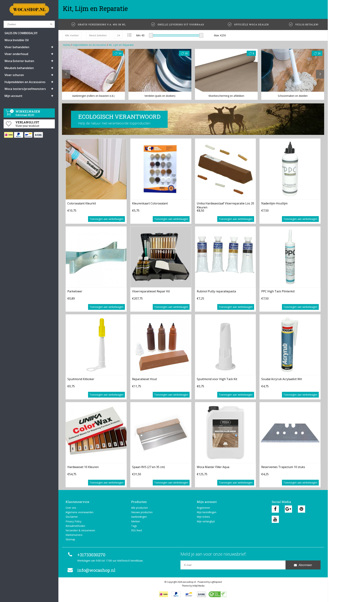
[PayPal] (18, 135)
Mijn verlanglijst (206, 521)
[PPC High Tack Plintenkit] (290, 256)
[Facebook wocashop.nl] (275, 509)
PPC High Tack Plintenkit (278, 291)
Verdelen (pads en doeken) (159, 95)
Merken (135, 521)
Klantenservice (74, 535)
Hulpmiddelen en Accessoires (24, 82)
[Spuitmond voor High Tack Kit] (225, 344)
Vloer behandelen (16, 47)
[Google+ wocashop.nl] (288, 509)
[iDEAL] (8, 135)
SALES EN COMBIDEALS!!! (20, 33)
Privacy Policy (73, 521)
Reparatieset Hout (144, 379)
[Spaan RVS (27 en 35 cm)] (160, 432)
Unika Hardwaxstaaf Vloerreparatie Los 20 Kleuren (225, 205)
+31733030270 (91, 555)
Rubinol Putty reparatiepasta (216, 291)
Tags (134, 526)
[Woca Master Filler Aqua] (225, 432)
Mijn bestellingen (206, 512)
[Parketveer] (96, 256)
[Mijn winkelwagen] (8, 114)
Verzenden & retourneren (80, 530)
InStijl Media (198, 585)
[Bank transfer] (38, 135)
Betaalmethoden (75, 526)
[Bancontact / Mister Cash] (28, 135)
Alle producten (139, 507)
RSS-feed (136, 530)
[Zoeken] (51, 24)
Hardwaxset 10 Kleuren (83, 467)
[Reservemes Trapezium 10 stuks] (290, 432)
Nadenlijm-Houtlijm (274, 203)
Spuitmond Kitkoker (80, 379)
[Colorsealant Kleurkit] (96, 168)
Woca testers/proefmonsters (25, 89)
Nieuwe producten (142, 512)
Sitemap (70, 539)
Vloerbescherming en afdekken (226, 95)
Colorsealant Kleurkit (81, 203)
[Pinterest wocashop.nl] (301, 509)
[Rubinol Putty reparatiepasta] (225, 256)
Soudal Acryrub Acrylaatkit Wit (281, 379)
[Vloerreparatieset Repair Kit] (160, 256)
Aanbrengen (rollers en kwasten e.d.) (93, 95)
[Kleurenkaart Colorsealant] (160, 168)
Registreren (203, 507)
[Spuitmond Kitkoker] (96, 344)
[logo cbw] (218, 594)
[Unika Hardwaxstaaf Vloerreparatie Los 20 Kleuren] (225, 168)
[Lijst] (129, 35)
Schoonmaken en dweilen (293, 95)
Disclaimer (72, 516)
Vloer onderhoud (16, 54)
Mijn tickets (203, 516)
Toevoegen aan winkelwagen (106, 219)
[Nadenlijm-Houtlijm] (290, 168)
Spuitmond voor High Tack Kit (217, 379)
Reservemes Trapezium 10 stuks (283, 467)
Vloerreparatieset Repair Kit (151, 291)
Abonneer (305, 565)
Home (66, 45)
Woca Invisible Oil (16, 40)
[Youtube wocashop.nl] (275, 519)
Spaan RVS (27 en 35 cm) (148, 467)
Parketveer (74, 291)
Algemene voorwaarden (79, 512)
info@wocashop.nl (96, 570)
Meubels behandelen (19, 68)
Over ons (71, 507)
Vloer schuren (14, 75)
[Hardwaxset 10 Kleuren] (96, 432)
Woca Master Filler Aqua (213, 467)
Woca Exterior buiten (19, 61)
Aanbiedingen (139, 516)
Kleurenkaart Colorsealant (150, 203)
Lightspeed (216, 581)
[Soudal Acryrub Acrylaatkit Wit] (290, 344)
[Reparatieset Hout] (160, 344)
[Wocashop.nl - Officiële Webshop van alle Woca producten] (29, 9)
